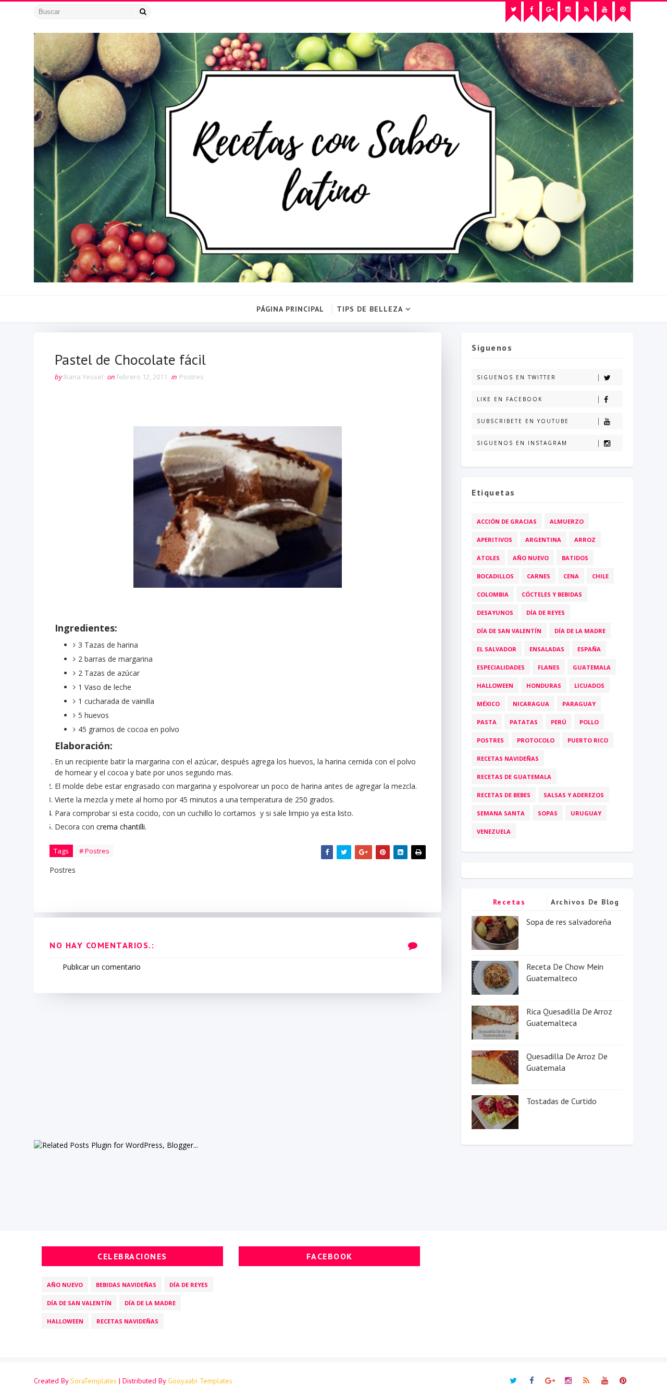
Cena (571, 576)
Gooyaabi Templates (200, 1380)
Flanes (549, 667)
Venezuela (494, 831)
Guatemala (592, 667)
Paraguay (579, 704)
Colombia (493, 594)
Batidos (575, 558)
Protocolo (535, 740)
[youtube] (604, 12)
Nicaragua (531, 704)
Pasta (487, 722)
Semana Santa (501, 813)
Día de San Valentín (509, 631)
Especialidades (501, 667)
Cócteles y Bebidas (552, 594)
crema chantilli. (121, 827)
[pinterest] (623, 12)
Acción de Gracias (507, 521)
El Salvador (496, 649)
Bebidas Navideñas (126, 1285)
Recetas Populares (509, 903)
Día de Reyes (545, 612)
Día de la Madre (580, 631)
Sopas (548, 813)
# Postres (94, 851)
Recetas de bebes (503, 795)
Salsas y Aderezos (574, 795)
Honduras (543, 685)
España (589, 649)
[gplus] (550, 12)
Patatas (524, 722)
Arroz (585, 539)
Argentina (543, 539)
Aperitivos (494, 539)
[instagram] (568, 12)
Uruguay (586, 813)
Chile (600, 576)
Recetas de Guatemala (514, 777)
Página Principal (290, 309)
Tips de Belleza (370, 309)
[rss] (586, 12)
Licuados (589, 685)
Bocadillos (495, 576)
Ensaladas (546, 649)
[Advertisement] (237, 1066)
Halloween (495, 685)
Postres (191, 376)
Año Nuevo (531, 558)
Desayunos (495, 612)
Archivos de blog (585, 902)
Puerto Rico (587, 740)
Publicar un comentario (102, 967)
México (488, 704)
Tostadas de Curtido (561, 1101)
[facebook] (531, 12)
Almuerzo (567, 521)
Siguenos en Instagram (522, 443)
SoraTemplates (93, 1380)
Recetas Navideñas (508, 758)
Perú (558, 722)
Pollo (589, 722)
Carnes (538, 576)
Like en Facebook (509, 399)
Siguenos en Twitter (516, 377)
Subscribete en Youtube (523, 421)
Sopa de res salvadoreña (568, 922)
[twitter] (513, 12)
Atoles (488, 558)
